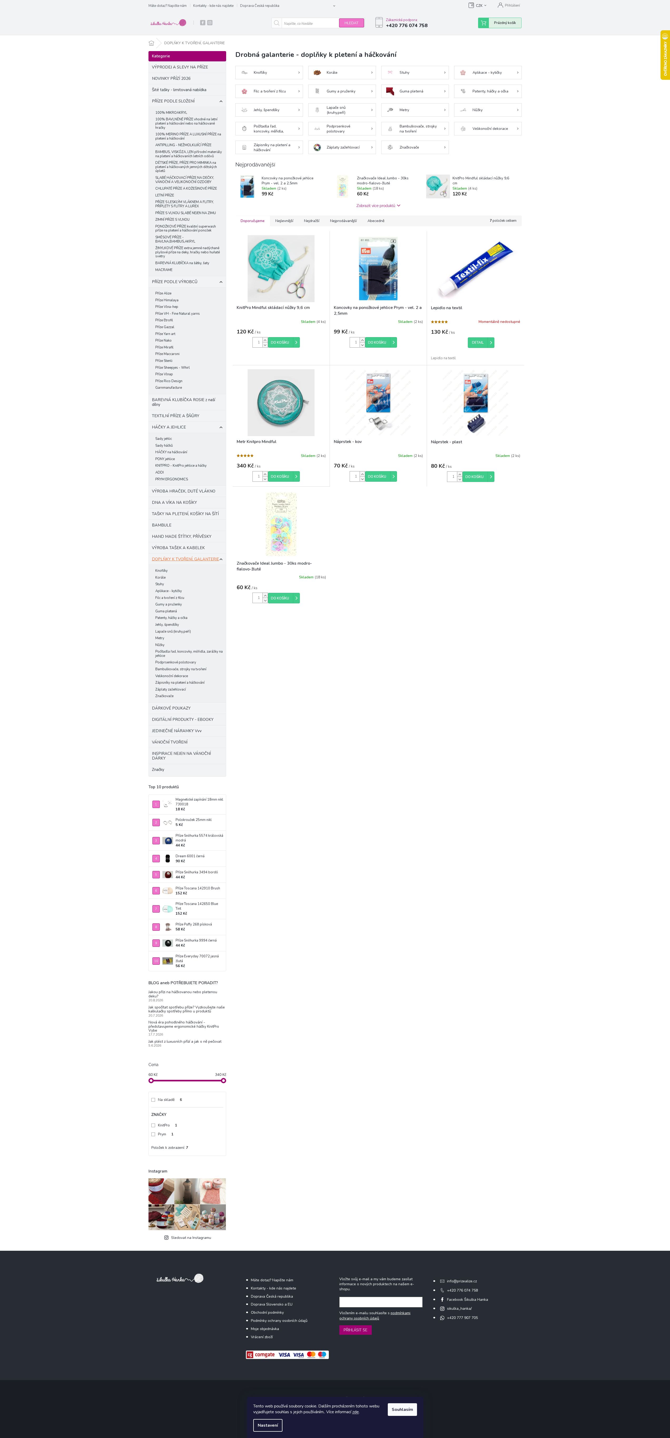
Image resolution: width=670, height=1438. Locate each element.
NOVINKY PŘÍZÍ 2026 (171, 78)
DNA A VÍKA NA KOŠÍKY (174, 502)
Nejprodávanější (343, 220)
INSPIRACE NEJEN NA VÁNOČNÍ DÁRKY (181, 756)
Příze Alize (163, 293)
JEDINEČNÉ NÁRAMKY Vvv (177, 730)
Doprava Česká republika (259, 5)
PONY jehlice (165, 459)
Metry (159, 638)
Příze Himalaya (166, 300)
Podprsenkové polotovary (175, 662)
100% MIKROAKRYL (171, 112)
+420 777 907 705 (462, 1317)
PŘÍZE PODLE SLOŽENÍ (173, 101)
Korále (160, 577)
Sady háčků (164, 445)
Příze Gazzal (164, 327)
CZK (479, 5)
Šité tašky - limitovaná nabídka (179, 89)
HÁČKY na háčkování (171, 452)
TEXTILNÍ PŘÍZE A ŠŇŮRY (175, 415)
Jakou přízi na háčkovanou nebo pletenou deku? (182, 994)
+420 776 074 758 (462, 1290)
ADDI (159, 472)
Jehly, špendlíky (167, 624)
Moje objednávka (265, 1328)
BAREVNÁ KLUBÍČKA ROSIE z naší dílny (183, 402)
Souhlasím (402, 1409)
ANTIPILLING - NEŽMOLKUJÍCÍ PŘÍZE (183, 145)
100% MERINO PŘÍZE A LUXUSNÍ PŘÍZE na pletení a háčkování (188, 136)
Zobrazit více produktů (375, 206)
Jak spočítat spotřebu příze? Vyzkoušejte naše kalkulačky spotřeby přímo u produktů (186, 1009)
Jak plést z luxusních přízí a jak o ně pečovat (184, 1041)
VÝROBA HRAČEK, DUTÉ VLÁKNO (183, 491)
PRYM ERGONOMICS (171, 479)
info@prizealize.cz (462, 1281)
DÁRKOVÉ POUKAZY (171, 708)
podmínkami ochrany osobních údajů (374, 1316)
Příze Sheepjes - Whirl (172, 367)
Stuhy (159, 584)
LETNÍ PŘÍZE (164, 195)
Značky (158, 769)
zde (355, 1412)
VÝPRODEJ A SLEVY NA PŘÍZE (180, 67)
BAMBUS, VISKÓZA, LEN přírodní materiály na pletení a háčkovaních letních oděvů (188, 154)
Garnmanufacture (168, 387)
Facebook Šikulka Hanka (467, 1299)
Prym (165, 1134)
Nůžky (160, 645)
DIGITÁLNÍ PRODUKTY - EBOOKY (183, 719)
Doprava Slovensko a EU (271, 1304)
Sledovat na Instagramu (191, 1237)
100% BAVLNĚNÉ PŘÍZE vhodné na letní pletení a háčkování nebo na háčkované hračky (186, 123)
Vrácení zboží (262, 1336)
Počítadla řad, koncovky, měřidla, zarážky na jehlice (189, 653)
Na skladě (170, 1099)
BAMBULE (161, 525)
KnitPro (167, 1125)
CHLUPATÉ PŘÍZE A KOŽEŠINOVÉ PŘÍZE (186, 188)
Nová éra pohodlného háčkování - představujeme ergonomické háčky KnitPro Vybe (183, 1026)
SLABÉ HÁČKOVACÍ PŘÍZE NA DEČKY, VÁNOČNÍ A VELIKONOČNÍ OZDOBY (184, 179)
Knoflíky (161, 570)
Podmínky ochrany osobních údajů (279, 1320)
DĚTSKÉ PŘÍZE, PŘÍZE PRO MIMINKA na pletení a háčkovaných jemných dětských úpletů (186, 166)
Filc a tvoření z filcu (169, 597)
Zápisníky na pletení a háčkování (180, 682)
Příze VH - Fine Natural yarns (177, 313)
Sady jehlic (163, 438)
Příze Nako (163, 340)
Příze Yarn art (165, 334)
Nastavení (268, 1425)
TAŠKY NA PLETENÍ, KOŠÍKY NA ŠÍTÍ (185, 513)
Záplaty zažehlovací (170, 689)
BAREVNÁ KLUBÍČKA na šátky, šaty (182, 263)
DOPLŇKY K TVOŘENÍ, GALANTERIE (185, 559)
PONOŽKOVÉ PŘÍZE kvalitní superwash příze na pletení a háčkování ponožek (185, 228)
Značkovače (164, 696)
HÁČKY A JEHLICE (169, 427)
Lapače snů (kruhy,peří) (173, 631)
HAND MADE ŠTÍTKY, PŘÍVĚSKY (181, 536)
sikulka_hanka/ (459, 1308)
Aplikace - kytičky (168, 591)
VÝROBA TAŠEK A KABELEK (178, 547)
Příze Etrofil (164, 320)
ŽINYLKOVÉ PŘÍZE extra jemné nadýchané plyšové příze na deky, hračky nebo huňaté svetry (187, 252)
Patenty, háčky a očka (171, 617)
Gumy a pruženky (168, 604)
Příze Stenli (163, 360)
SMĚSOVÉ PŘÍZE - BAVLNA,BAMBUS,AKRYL (175, 239)
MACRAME (163, 270)
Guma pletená (166, 611)
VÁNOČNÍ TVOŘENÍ (169, 742)
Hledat (352, 23)
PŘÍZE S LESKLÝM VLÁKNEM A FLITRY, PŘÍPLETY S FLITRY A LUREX (184, 204)
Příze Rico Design (168, 381)
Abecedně (376, 220)
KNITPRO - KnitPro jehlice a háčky (181, 465)
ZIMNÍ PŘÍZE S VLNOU (172, 219)
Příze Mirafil (164, 347)
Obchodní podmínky (267, 1312)
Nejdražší (311, 220)
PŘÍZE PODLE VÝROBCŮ (174, 281)
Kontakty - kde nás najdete (213, 5)
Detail (478, 342)
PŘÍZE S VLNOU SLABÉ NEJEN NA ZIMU (185, 213)
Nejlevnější (284, 220)
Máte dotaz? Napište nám (167, 5)
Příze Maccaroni (167, 354)
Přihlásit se (356, 1330)
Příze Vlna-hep (166, 306)
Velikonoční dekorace (171, 676)
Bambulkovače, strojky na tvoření (180, 669)
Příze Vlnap (164, 374)
